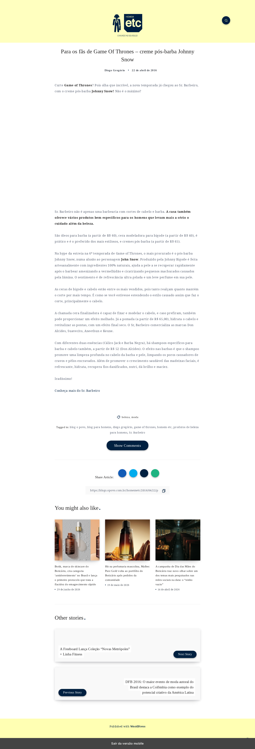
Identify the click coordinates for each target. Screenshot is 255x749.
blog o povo (77, 427)
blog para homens (99, 427)
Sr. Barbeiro (137, 432)
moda (134, 417)
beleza (126, 417)
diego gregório (122, 427)
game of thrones (145, 427)
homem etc (164, 427)
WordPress (138, 726)
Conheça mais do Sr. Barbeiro (77, 391)
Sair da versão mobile (127, 743)
